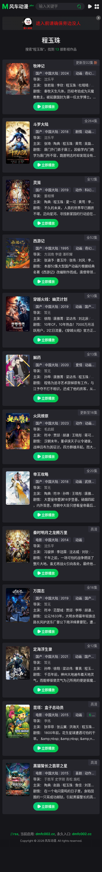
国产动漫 (91, 306)
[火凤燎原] (18, 431)
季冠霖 (62, 552)
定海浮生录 (42, 649)
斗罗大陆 (40, 124)
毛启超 (49, 429)
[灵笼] (18, 195)
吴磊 (87, 143)
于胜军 (49, 779)
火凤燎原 (40, 416)
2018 (65, 132)
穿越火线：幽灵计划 (50, 299)
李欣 (60, 85)
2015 (65, 715)
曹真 (94, 318)
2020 (65, 365)
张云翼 (62, 727)
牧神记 (39, 66)
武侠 (88, 481)
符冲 (47, 435)
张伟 (72, 260)
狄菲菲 (49, 727)
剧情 (78, 132)
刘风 (82, 260)
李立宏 (93, 260)
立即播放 (48, 107)
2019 (65, 190)
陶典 (56, 143)
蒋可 (87, 435)
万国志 (39, 590)
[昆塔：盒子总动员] (18, 721)
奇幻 (88, 73)
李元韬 (93, 202)
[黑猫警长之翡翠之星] (18, 779)
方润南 (49, 254)
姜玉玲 (62, 260)
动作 (78, 190)
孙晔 (47, 377)
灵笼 (37, 182)
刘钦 (85, 552)
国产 (39, 73)
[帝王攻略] (18, 488)
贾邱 (56, 435)
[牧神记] (18, 79)
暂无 (47, 312)
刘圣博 (89, 785)
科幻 (88, 190)
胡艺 (94, 377)
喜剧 (78, 773)
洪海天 (74, 727)
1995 (65, 248)
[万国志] (18, 605)
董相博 (49, 196)
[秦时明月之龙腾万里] (18, 546)
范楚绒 (58, 610)
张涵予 (49, 260)
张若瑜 (49, 85)
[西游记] (18, 253)
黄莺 (78, 143)
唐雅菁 (58, 318)
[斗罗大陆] (18, 142)
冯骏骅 (49, 552)
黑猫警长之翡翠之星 (50, 765)
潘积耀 (68, 254)
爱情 (79, 365)
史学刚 (60, 779)
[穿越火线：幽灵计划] (18, 313)
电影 (39, 540)
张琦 (47, 143)
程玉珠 (71, 85)
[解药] (18, 370)
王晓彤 (77, 435)
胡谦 (66, 435)
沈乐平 (49, 79)
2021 (64, 656)
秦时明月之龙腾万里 (50, 532)
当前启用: (37, 834)
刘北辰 (83, 318)
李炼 (47, 721)
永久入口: (74, 834)
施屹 (77, 779)
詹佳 (78, 785)
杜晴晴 (83, 85)
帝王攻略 (40, 474)
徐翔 (47, 318)
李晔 (78, 610)
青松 (69, 779)
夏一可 (71, 202)
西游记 (39, 241)
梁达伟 (71, 318)
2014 (65, 540)
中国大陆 (51, 73)
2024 (65, 73)
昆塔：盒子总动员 (48, 707)
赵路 (56, 785)
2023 (65, 423)
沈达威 (74, 552)
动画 (79, 73)
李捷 (58, 254)
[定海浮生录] (18, 663)
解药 (37, 357)
